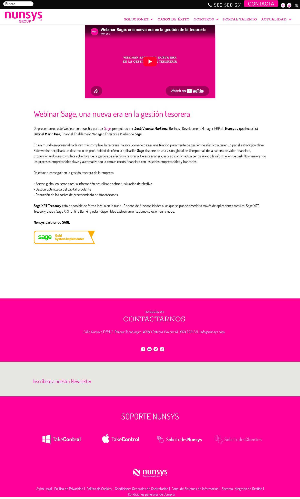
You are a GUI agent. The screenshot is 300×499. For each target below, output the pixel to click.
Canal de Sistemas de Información (195, 488)
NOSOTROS (203, 19)
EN (296, 5)
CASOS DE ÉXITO (173, 19)
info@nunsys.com (212, 332)
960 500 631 (228, 5)
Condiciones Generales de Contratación (141, 488)
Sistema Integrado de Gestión (242, 488)
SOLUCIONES (136, 19)
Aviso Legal (44, 488)
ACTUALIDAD (274, 19)
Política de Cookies (99, 488)
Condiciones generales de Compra (151, 494)
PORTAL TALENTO (240, 19)
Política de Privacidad (68, 488)
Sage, (107, 128)
